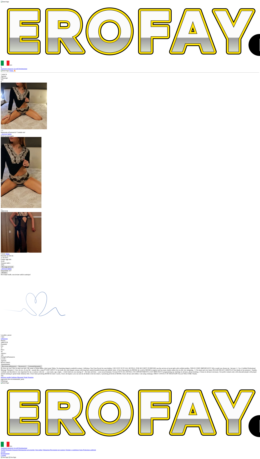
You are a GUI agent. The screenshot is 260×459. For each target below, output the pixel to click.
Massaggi (20, 377)
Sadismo (14, 377)
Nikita (7, 254)
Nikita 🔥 (12, 71)
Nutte (26, 377)
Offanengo (4, 339)
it (1, 67)
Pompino (31, 377)
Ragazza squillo (6, 377)
